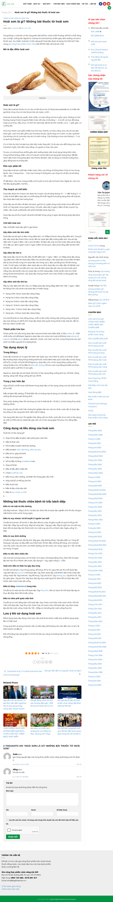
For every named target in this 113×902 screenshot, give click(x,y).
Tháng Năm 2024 (95, 473)
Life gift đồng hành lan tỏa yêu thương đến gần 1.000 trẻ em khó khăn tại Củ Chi (41, 703)
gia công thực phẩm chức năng (22, 44)
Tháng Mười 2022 (95, 549)
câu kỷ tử (21, 572)
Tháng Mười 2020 (95, 651)
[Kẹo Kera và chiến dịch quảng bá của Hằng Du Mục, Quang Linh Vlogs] (42, 720)
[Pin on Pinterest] (46, 662)
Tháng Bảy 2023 (95, 511)
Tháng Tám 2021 (95, 608)
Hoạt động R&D (95, 392)
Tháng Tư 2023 (94, 523)
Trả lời (79, 764)
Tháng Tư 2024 (94, 477)
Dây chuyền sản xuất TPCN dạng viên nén (97, 372)
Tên (7, 810)
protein (69, 333)
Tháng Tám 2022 (95, 557)
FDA (92, 31)
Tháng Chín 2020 (95, 655)
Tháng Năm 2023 (95, 519)
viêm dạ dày (35, 449)
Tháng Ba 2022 (94, 579)
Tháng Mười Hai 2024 (97, 451)
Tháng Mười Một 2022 (97, 545)
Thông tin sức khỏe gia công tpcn (16, 18)
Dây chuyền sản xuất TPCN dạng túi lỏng (97, 351)
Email (33, 810)
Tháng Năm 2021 (95, 621)
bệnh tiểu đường (37, 365)
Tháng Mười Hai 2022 (97, 541)
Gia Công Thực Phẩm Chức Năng (97, 379)
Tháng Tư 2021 (94, 625)
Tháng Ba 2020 (94, 680)
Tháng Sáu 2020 (95, 668)
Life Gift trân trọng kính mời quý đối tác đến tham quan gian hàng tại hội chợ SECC (69, 731)
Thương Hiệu (59, 4)
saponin (6, 339)
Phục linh (44, 590)
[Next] (106, 196)
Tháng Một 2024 (95, 485)
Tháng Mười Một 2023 (97, 494)
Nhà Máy (46, 4)
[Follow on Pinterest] (104, 4)
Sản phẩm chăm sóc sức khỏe (98, 398)
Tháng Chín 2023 (95, 502)
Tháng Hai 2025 (94, 447)
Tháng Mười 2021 (95, 600)
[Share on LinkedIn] (50, 662)
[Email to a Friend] (42, 662)
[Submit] (107, 232)
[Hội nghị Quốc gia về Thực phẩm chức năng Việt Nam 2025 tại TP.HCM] (69, 692)
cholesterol (26, 461)
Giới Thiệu (27, 4)
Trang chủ (6, 12)
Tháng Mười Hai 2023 (97, 490)
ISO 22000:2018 (97, 35)
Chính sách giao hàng (11, 886)
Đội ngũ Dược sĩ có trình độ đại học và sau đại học (99, 68)
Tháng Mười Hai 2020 (97, 642)
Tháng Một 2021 (95, 638)
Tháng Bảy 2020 (95, 663)
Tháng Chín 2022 (95, 553)
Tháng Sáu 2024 (95, 468)
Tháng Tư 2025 (94, 439)
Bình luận (9, 791)
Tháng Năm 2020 (95, 672)
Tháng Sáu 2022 (95, 566)
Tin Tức (85, 4)
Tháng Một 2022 (95, 587)
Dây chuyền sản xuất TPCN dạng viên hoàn (97, 358)
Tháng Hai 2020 (94, 685)
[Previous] (91, 196)
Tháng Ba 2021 (94, 630)
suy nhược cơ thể (19, 492)
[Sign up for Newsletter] (109, 8)
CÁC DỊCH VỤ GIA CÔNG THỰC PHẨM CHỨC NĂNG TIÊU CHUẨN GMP (96, 323)
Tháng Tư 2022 (94, 574)
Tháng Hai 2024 (94, 481)
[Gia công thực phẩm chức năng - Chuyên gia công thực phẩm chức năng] (8, 4)
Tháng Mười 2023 (95, 498)
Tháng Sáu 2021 (95, 617)
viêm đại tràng (23, 449)
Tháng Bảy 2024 (95, 464)
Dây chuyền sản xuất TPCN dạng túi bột (97, 344)
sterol (20, 339)
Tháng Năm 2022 (95, 570)
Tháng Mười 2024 (95, 456)
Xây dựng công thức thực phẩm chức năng (98, 416)
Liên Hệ (93, 4)
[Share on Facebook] (34, 662)
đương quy (61, 575)
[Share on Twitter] (38, 662)
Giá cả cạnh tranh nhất (99, 42)
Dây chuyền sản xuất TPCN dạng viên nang (97, 365)
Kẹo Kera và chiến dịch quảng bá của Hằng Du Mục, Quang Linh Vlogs (40, 731)
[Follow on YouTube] (108, 4)
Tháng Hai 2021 (94, 634)
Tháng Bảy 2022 (95, 562)
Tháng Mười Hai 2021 (97, 591)
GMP (97, 31)
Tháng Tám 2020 (95, 659)
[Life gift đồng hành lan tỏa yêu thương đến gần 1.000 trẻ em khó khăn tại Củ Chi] (42, 692)
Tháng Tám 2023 (95, 507)
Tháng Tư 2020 (94, 676)
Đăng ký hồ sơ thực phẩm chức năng (96, 333)
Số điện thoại (62, 810)
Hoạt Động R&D (73, 4)
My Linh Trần (26, 28)
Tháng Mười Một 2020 (97, 646)
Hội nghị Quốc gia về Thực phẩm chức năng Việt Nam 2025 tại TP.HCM (69, 703)
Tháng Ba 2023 (94, 528)
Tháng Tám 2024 (95, 460)
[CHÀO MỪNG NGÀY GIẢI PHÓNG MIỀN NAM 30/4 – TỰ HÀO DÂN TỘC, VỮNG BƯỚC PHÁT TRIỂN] (15, 720)
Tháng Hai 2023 (94, 532)
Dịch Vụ (36, 4)
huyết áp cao (17, 472)
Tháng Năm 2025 (95, 434)
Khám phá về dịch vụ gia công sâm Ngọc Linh (99, 250)
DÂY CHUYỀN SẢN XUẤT (98, 338)
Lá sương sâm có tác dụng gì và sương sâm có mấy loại (99, 263)
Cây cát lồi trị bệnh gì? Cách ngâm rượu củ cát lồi (98, 302)
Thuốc (90, 410)
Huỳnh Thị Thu (94, 245)
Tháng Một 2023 (95, 536)
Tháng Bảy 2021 (95, 613)
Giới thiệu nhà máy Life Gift (97, 386)
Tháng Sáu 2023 (95, 515)
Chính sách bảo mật (10, 889)
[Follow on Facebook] (100, 4)
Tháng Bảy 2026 (95, 430)
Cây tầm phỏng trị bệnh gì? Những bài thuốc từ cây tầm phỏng (98, 290)
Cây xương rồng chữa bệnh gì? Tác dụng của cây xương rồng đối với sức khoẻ (99, 276)
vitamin (74, 336)
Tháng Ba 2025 (94, 443)
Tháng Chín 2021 (95, 604)
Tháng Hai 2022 (94, 583)
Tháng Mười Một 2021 (97, 596)
